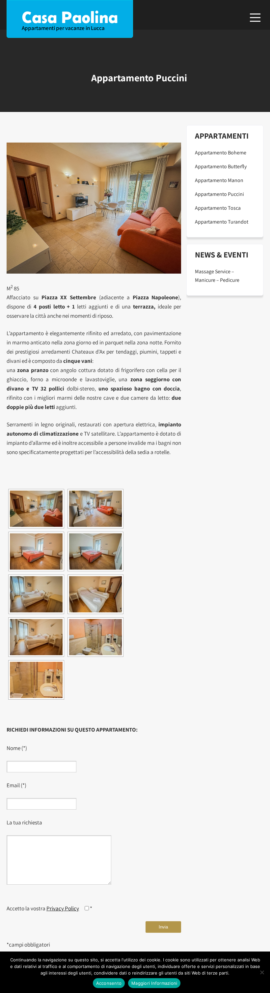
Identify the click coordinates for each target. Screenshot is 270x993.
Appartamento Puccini (219, 194)
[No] (261, 972)
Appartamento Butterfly (221, 166)
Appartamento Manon (219, 180)
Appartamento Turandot (221, 221)
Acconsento (109, 983)
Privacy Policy (62, 908)
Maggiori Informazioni (154, 983)
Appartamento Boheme (220, 152)
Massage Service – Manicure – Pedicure (217, 275)
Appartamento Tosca (218, 207)
